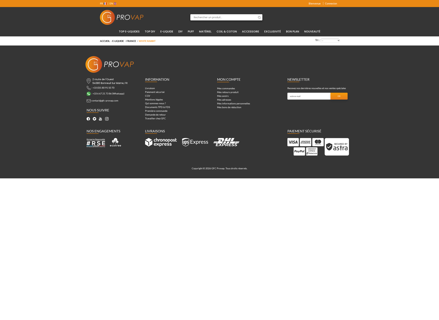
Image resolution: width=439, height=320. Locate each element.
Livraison (150, 88)
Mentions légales (154, 99)
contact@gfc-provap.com (104, 100)
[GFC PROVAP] (122, 17)
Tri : (317, 40)
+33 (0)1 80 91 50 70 (103, 87)
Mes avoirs (223, 95)
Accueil (105, 40)
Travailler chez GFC (155, 118)
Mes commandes (226, 88)
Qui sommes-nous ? (155, 103)
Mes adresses (224, 99)
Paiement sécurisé (154, 91)
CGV (147, 95)
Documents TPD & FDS (157, 107)
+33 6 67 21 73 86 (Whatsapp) (108, 93)
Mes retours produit (228, 92)
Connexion (331, 3)
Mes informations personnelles (233, 103)
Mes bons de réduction (229, 107)
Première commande (156, 110)
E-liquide (118, 40)
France (131, 40)
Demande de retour (155, 114)
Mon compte (229, 79)
